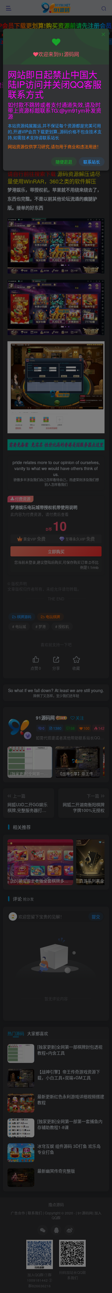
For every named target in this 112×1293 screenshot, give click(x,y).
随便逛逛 (64, 162)
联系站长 (91, 162)
